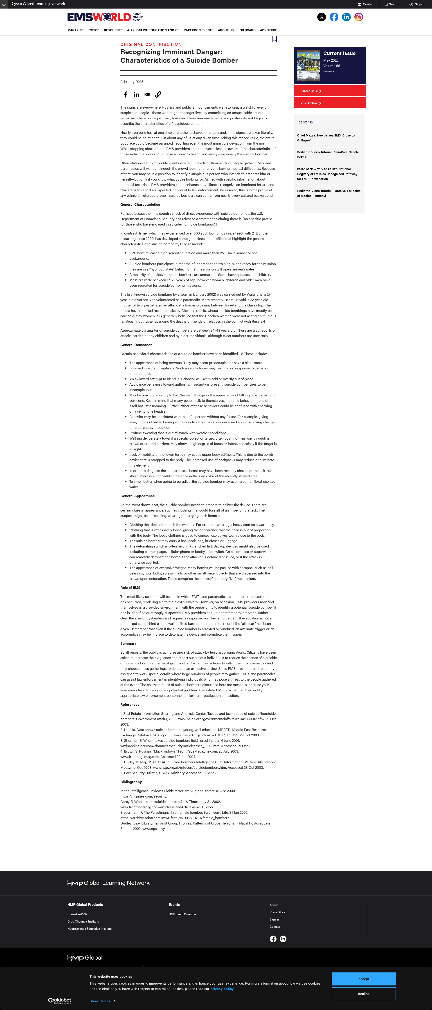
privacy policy (222, 989)
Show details (100, 1001)
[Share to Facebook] (125, 94)
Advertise (268, 29)
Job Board (246, 29)
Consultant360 (77, 914)
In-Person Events (199, 29)
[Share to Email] (147, 94)
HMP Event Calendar (182, 914)
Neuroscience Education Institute (90, 928)
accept (364, 979)
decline (363, 993)
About (274, 905)
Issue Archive (308, 103)
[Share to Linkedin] (136, 94)
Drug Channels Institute (83, 921)
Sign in (274, 919)
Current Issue (308, 91)
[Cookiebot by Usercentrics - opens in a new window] (59, 1001)
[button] (158, 94)
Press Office (277, 912)
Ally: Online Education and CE (153, 29)
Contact (275, 926)
